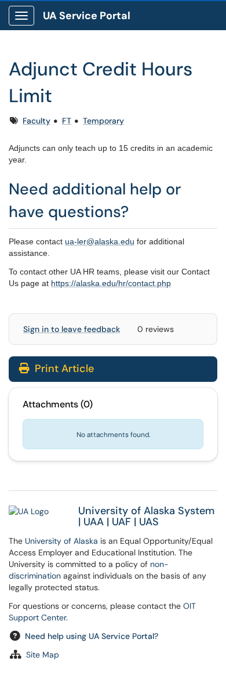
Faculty (36, 120)
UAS (149, 522)
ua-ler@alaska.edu (99, 241)
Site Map (42, 654)
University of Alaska (61, 541)
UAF (121, 522)
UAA (93, 522)
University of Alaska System (146, 511)
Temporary (103, 120)
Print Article (63, 368)
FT (66, 120)
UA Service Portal (86, 16)
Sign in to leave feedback (71, 329)
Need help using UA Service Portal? (91, 636)
